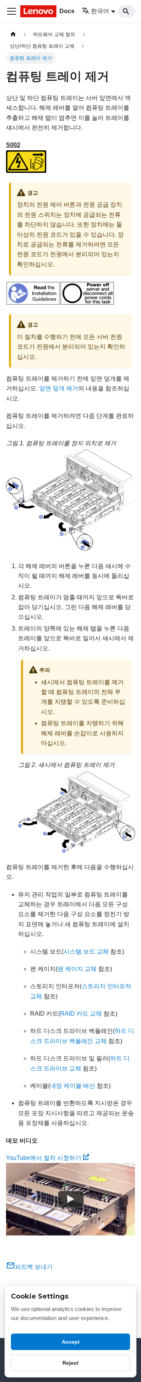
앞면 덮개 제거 (58, 388)
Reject (70, 1363)
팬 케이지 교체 (77, 969)
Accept (71, 1342)
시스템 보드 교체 (86, 951)
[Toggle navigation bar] (11, 11)
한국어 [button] (100, 11)
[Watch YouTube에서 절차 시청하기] (71, 1199)
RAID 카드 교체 (81, 1013)
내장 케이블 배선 (72, 1086)
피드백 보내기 (34, 1267)
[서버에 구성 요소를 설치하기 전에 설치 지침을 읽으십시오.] (33, 303)
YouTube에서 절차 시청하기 (43, 1158)
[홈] (13, 34)
